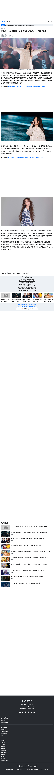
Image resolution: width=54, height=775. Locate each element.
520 (14, 273)
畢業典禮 (4, 273)
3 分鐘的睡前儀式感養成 (27, 282)
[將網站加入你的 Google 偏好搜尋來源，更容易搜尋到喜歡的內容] (27, 308)
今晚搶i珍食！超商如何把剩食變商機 (27, 289)
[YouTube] (31, 712)
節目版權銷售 (4, 752)
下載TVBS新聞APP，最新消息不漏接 (27, 304)
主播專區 (3, 748)
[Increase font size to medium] (46, 21)
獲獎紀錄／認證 (4, 760)
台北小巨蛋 (25, 273)
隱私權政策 (3, 729)
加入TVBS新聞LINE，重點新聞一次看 (27, 306)
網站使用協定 (4, 733)
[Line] (22, 712)
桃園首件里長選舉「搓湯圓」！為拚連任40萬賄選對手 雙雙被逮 (19, 25)
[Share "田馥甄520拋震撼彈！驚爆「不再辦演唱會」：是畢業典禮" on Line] (48, 21)
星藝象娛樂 (3, 750)
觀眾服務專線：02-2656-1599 (27, 708)
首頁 (2, 28)
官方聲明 (3, 758)
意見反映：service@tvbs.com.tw (27, 706)
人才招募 (3, 746)
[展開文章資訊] (51, 34)
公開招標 (3, 754)
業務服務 (3, 756)
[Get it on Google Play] (31, 765)
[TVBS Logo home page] (5, 21)
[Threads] (25, 712)
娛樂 (5, 28)
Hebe (9, 273)
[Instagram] (28, 712)
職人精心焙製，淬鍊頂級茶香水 (27, 281)
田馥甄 (18, 273)
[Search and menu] (51, 21)
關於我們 (3, 720)
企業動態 (3, 744)
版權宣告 (3, 735)
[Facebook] (20, 712)
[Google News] (34, 712)
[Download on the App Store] (22, 765)
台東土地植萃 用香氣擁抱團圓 (27, 279)
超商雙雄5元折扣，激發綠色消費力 (27, 287)
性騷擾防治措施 (4, 731)
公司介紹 (3, 742)
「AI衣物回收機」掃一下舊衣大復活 (27, 290)
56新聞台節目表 (4, 722)
